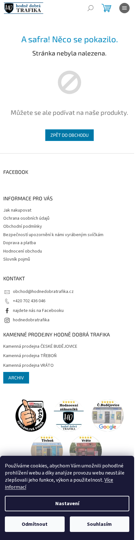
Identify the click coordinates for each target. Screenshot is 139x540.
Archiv (16, 377)
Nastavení (67, 503)
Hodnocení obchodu (22, 251)
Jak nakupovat (17, 210)
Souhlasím (99, 524)
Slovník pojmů (16, 259)
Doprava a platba (19, 243)
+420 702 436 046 (29, 301)
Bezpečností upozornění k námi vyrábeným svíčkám (53, 235)
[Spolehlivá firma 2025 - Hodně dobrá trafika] (30, 415)
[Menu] (124, 8)
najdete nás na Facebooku (38, 310)
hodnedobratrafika (31, 320)
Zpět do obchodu (69, 135)
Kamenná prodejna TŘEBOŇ (30, 356)
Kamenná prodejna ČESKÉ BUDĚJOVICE (40, 347)
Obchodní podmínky (22, 226)
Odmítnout (35, 524)
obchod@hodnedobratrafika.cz (43, 291)
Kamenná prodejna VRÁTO (28, 366)
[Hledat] (90, 8)
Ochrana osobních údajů (26, 218)
